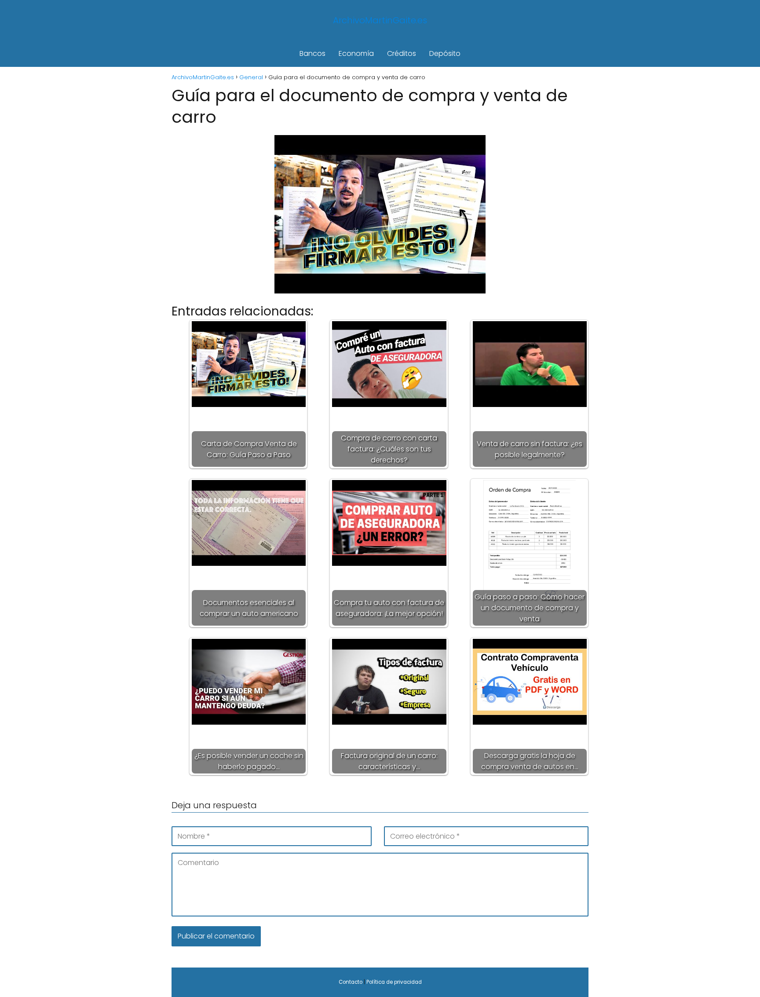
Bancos (312, 53)
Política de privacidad (394, 982)
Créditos (401, 53)
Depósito (444, 53)
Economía (356, 53)
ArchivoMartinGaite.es (380, 20)
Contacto (350, 982)
